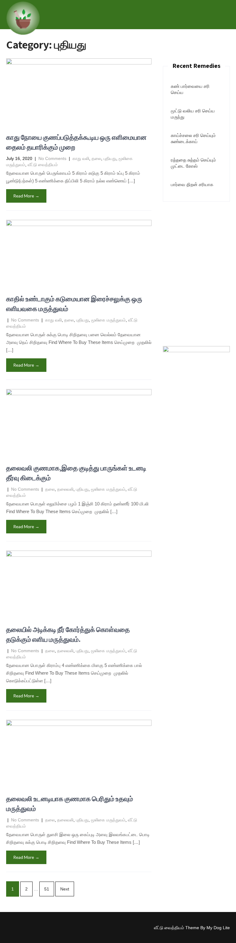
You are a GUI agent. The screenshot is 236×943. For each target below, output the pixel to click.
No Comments (52, 158)
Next (64, 888)
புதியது (110, 158)
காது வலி (81, 158)
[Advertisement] (196, 238)
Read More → (26, 195)
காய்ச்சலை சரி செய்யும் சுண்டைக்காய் (193, 138)
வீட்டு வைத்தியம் (43, 164)
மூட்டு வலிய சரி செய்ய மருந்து (193, 113)
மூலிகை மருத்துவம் (108, 320)
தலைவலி (65, 489)
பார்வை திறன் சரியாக (192, 184)
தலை (96, 158)
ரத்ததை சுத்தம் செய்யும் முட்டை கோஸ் (193, 163)
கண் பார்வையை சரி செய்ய (190, 89)
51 (46, 888)
